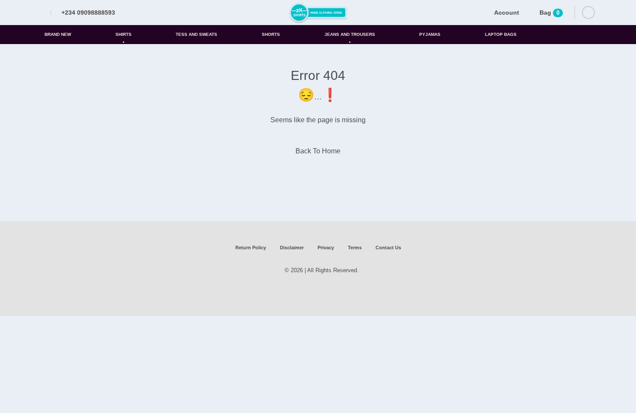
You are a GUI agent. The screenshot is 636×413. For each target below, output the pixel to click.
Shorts (271, 34)
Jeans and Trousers (349, 34)
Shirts (124, 34)
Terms (355, 247)
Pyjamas (429, 34)
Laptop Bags (501, 34)
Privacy (326, 247)
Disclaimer (292, 247)
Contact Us (388, 247)
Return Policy (250, 247)
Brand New (58, 34)
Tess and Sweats (196, 34)
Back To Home (318, 151)
